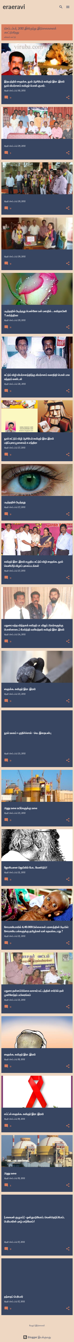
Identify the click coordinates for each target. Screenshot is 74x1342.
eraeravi (14, 6)
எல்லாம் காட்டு (10, 37)
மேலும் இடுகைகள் (37, 1325)
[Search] (61, 7)
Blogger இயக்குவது (39, 1337)
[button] (68, 97)
